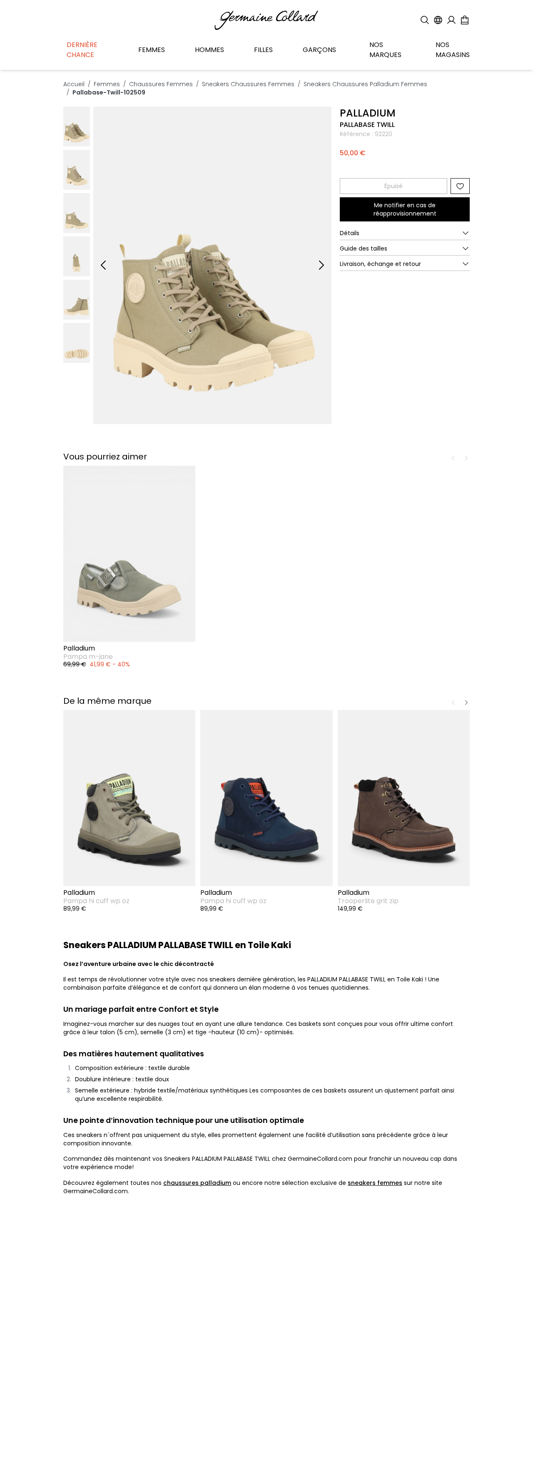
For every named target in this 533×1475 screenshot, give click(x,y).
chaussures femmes (161, 84)
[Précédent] (103, 265)
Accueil (74, 84)
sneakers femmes (375, 1183)
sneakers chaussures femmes (248, 84)
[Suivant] (321, 265)
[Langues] (438, 20)
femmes (107, 84)
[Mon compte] (451, 20)
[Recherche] (425, 20)
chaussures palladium (197, 1183)
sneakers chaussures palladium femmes (365, 84)
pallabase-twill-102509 (108, 92)
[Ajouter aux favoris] (460, 186)
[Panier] (465, 20)
